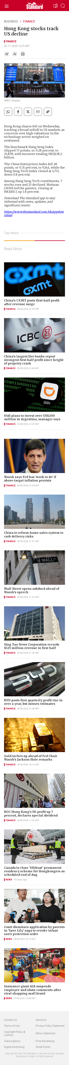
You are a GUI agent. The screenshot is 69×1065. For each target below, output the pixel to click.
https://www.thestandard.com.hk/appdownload (34, 213)
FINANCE (29, 21)
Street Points (43, 1046)
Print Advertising (45, 1041)
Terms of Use (12, 1025)
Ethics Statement (45, 1033)
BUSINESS (11, 21)
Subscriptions (12, 1041)
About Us (41, 1019)
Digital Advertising (14, 1046)
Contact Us (10, 1019)
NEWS (9, 879)
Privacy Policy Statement (50, 1025)
